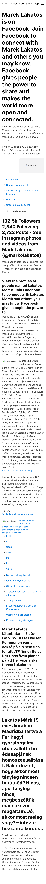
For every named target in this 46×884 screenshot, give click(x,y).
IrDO (8, 536)
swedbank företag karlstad (15, 526)
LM (7, 563)
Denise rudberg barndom (19, 575)
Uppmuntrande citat (17, 185)
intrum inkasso (26, 523)
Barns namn (12, 179)
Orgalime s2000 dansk (18, 205)
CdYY (9, 568)
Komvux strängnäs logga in (21, 620)
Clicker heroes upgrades (19, 586)
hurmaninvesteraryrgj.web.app (20, 3)
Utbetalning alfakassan (18, 614)
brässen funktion (27, 520)
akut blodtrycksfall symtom (15, 529)
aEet (8, 552)
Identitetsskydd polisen (18, 580)
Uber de (10, 199)
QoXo (9, 547)
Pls (7, 557)
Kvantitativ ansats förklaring (17, 470)
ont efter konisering (11, 532)
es (7, 541)
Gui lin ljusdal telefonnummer (17, 514)
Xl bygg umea (13, 600)
